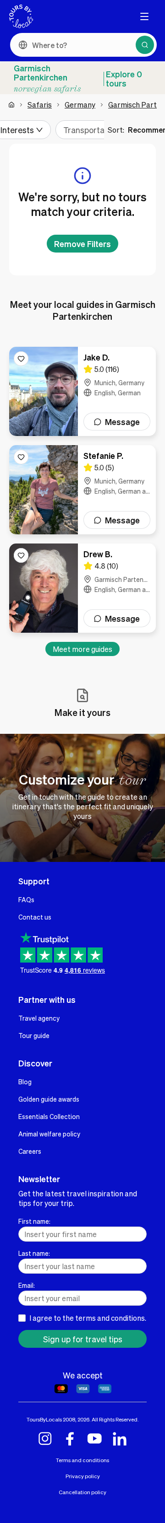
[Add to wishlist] (21, 358)
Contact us (34, 917)
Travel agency (39, 1018)
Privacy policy (83, 1476)
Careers (29, 1151)
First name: (34, 1221)
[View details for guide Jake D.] (82, 391)
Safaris (40, 104)
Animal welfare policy (49, 1134)
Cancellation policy (82, 1492)
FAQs (26, 899)
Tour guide (34, 1035)
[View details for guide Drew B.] (82, 588)
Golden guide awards (48, 1099)
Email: (26, 1285)
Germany (80, 104)
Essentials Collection (49, 1116)
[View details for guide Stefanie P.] (82, 489)
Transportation (91, 129)
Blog (25, 1081)
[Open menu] (144, 16)
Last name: (34, 1253)
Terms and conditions (82, 1460)
